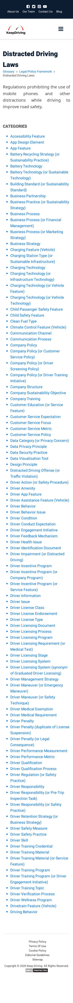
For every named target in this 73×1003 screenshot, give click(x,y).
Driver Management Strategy (34, 679)
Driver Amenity (22, 488)
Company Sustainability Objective (38, 393)
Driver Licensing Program (31, 637)
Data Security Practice (28, 452)
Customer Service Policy (30, 434)
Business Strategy (25, 243)
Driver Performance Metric (32, 757)
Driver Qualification (26, 762)
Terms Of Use (37, 946)
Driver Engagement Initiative (34, 530)
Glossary (8, 71)
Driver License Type (26, 619)
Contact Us (46, 12)
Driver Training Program (30, 870)
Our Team (29, 12)
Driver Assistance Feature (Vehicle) (39, 500)
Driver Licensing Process (30, 631)
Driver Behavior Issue (27, 512)
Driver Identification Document (35, 548)
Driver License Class (27, 607)
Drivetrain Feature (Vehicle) (33, 906)
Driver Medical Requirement (33, 715)
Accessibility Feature (27, 136)
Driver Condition (23, 518)
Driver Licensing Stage (29, 655)
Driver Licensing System (30, 661)
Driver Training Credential (31, 846)
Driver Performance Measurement (38, 751)
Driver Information (25, 595)
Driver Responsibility (27, 786)
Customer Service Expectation (35, 416)
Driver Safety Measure (28, 828)
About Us (13, 12)
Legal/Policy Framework (35, 71)
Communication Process (30, 339)
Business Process (25, 214)
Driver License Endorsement (33, 613)
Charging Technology (27, 267)
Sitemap (37, 960)
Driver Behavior (23, 506)
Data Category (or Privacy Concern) (39, 440)
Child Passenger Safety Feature (36, 309)
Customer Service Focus (30, 422)
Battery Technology (26, 166)
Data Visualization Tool (29, 458)
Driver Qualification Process (33, 768)
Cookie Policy (37, 951)
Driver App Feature (26, 494)
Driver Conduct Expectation (33, 524)
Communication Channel (30, 333)
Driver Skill (19, 840)
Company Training (25, 399)
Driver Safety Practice (28, 834)
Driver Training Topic (27, 888)
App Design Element (27, 142)
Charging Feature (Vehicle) (32, 249)
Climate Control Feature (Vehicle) (38, 327)
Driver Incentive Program (31, 566)
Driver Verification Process (32, 894)
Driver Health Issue (26, 542)
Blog (59, 12)
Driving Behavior (23, 912)
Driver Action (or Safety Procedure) (39, 482)
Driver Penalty (22, 721)
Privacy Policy (37, 942)
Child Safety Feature (27, 315)
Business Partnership (28, 196)
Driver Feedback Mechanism (34, 536)
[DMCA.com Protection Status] (36, 972)
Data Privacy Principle (28, 446)
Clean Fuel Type (23, 321)
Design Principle (23, 464)
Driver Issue (20, 601)
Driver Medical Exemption (31, 709)
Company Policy (23, 345)
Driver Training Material (29, 852)
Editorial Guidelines (37, 955)
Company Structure (26, 387)
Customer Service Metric (31, 428)
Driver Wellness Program (31, 900)
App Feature (20, 148)
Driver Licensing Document (32, 625)
